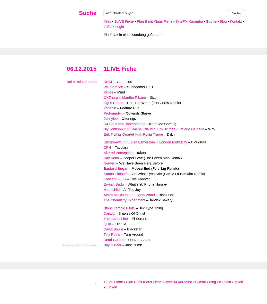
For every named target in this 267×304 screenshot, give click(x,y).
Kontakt (236, 21)
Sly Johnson (113, 129)
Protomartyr (113, 113)
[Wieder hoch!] (96, 282)
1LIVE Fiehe (124, 21)
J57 (123, 179)
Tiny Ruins (112, 234)
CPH (107, 147)
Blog (223, 21)
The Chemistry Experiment (124, 200)
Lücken (111, 287)
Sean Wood (145, 195)
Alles (107, 21)
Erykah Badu (114, 184)
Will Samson (113, 87)
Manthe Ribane (134, 98)
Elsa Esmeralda (142, 142)
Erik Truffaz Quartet (119, 134)
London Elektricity (173, 142)
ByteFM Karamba (189, 21)
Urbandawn (113, 142)
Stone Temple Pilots (119, 208)
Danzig (109, 213)
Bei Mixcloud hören (81, 82)
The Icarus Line (116, 219)
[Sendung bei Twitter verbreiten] (95, 95)
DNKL (108, 82)
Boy (107, 245)
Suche (88, 13)
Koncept (110, 179)
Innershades (135, 124)
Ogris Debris (113, 103)
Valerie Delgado (191, 129)
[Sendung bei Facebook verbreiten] (91, 95)
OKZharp (111, 98)
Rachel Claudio (143, 129)
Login (119, 27)
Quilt (107, 224)
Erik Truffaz (166, 129)
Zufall (108, 27)
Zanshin (110, 108)
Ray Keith (111, 158)
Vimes (108, 92)
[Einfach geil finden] (95, 90)
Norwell (109, 163)
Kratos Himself (115, 174)
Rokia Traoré (153, 134)
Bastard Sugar (116, 169)
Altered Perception (118, 153)
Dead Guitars (114, 240)
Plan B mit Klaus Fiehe (154, 21)
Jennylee (111, 119)
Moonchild (112, 190)
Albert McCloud (116, 195)
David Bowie (113, 229)
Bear (117, 245)
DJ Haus (110, 124)
